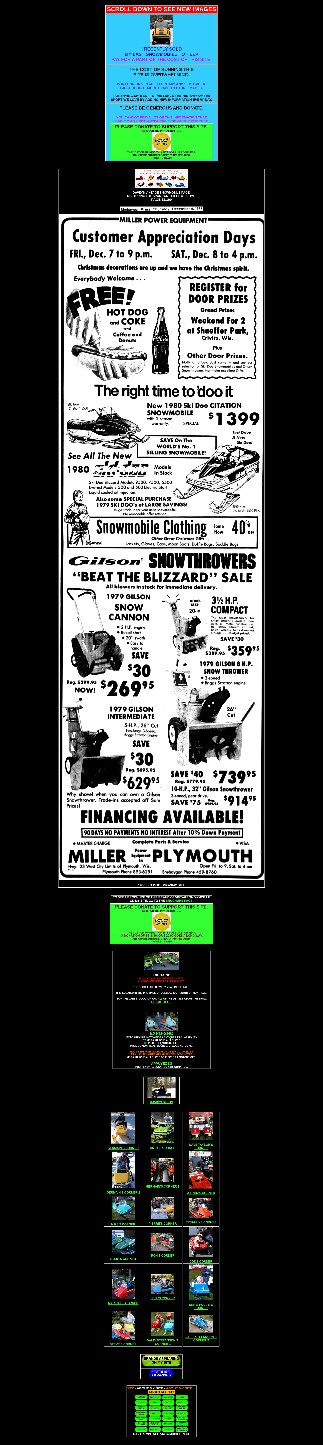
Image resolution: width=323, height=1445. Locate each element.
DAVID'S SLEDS (161, 1102)
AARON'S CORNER (201, 1193)
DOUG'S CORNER (123, 1259)
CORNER (201, 1148)
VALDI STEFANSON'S (162, 1340)
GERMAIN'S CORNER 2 (123, 1192)
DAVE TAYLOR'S (201, 1144)
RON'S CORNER (163, 1255)
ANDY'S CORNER (163, 1148)
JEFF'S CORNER (163, 1298)
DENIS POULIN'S (201, 1304)
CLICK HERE (161, 1002)
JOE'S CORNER (201, 1261)
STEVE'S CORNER (123, 1344)
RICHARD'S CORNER (201, 1222)
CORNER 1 (163, 1343)
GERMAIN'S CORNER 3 (162, 1186)
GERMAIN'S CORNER (123, 1148)
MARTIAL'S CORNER (123, 1303)
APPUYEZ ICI (161, 1063)
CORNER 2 (201, 1340)
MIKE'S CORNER (123, 1224)
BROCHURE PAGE (179, 900)
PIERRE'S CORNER (163, 1223)
